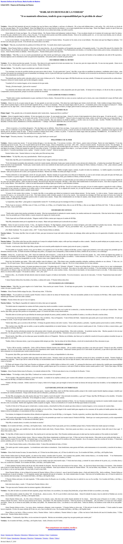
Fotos (47, 535)
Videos (57, 538)
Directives (30, 538)
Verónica (41, 535)
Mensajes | (17, 535)
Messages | (23, 538)
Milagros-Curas (33, 535)
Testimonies (38, 538)
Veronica (45, 538)
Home (3, 535)
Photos (52, 538)
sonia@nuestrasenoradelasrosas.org (61, 529)
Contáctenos (53, 535)
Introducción (9, 535)
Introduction (15, 538)
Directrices (24, 535)
